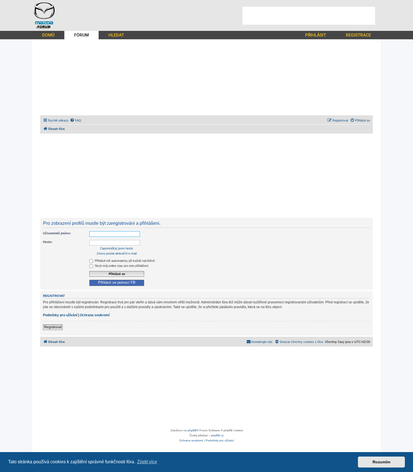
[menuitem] (75, 120)
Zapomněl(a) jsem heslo (116, 248)
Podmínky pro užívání (60, 315)
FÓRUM (81, 35)
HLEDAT (116, 35)
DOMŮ (48, 35)
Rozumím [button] (381, 462)
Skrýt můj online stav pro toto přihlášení (121, 265)
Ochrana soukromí (95, 315)
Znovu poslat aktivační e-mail (117, 253)
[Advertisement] (309, 15)
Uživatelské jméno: (57, 233)
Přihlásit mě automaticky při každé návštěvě (124, 260)
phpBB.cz (217, 435)
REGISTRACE (358, 35)
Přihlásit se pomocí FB (116, 283)
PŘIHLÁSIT (315, 35)
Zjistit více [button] (147, 461)
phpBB (192, 430)
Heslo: (48, 242)
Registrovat (53, 327)
